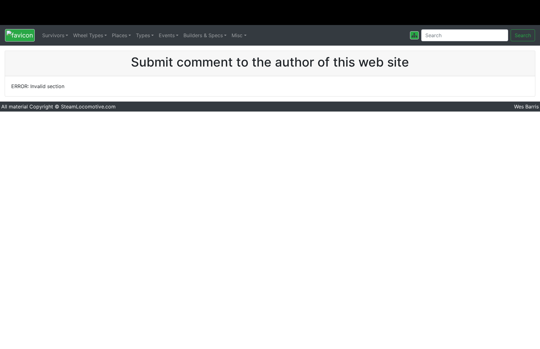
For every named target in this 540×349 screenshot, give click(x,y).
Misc (237, 35)
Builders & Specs (203, 35)
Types (143, 35)
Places (119, 35)
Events (167, 35)
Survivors (53, 35)
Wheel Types (88, 35)
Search (523, 35)
